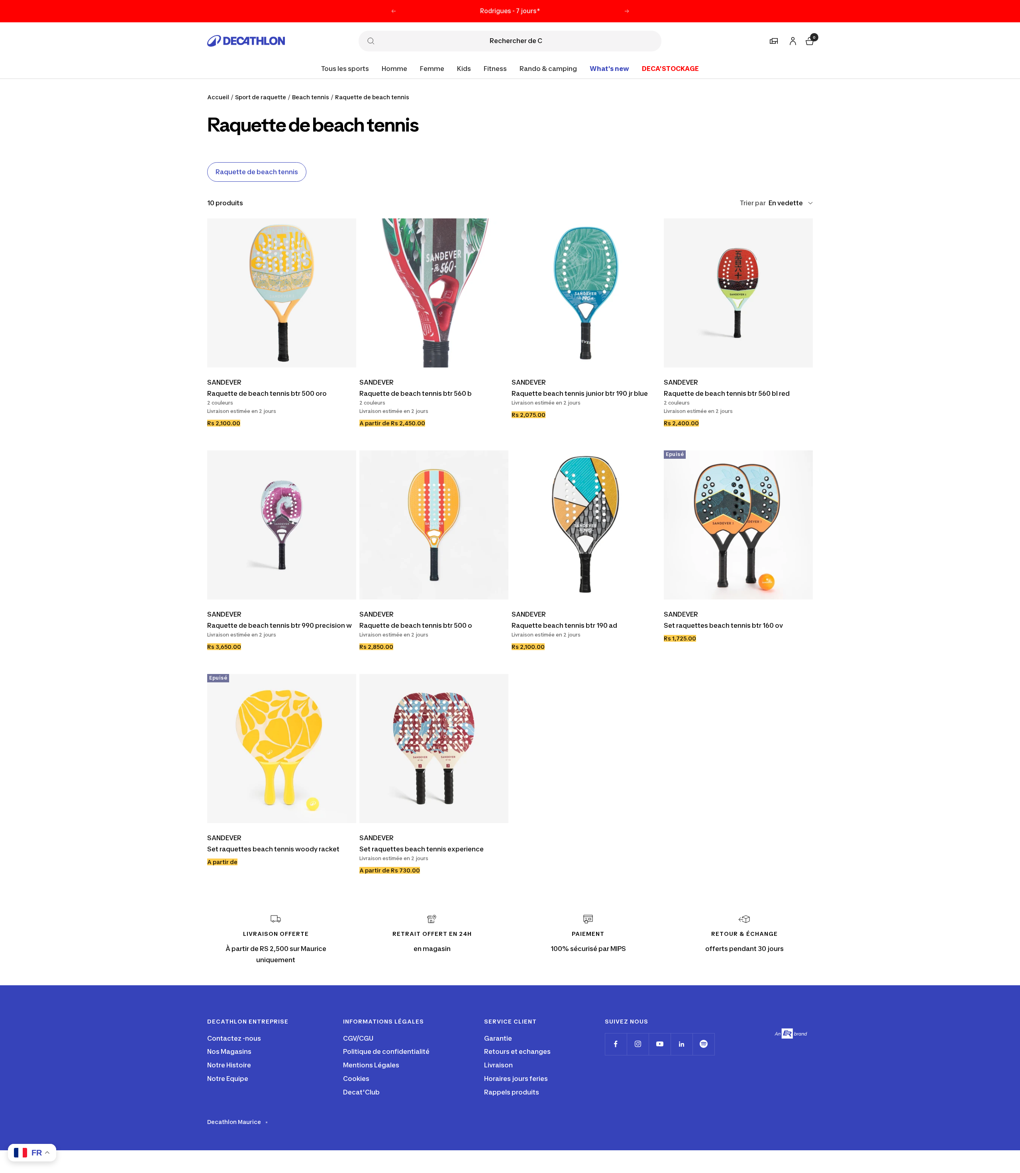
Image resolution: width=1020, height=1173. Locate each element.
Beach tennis (310, 97)
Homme (394, 68)
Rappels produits (511, 1092)
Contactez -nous (234, 1038)
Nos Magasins (229, 1051)
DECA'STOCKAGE (670, 68)
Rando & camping (548, 68)
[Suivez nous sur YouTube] (660, 1044)
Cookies (356, 1079)
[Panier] (809, 40)
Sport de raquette (260, 97)
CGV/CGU (358, 1038)
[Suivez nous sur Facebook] (616, 1044)
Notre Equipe (227, 1079)
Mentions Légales (371, 1065)
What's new (609, 68)
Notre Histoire (229, 1065)
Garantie (498, 1038)
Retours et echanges (517, 1051)
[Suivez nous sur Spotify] (703, 1044)
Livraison (498, 1065)
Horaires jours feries (516, 1079)
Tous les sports (345, 68)
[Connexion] (791, 39)
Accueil (218, 97)
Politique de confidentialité (386, 1051)
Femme (432, 68)
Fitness (495, 68)
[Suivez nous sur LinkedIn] (681, 1044)
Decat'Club (361, 1092)
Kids (464, 68)
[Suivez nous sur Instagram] (638, 1044)
